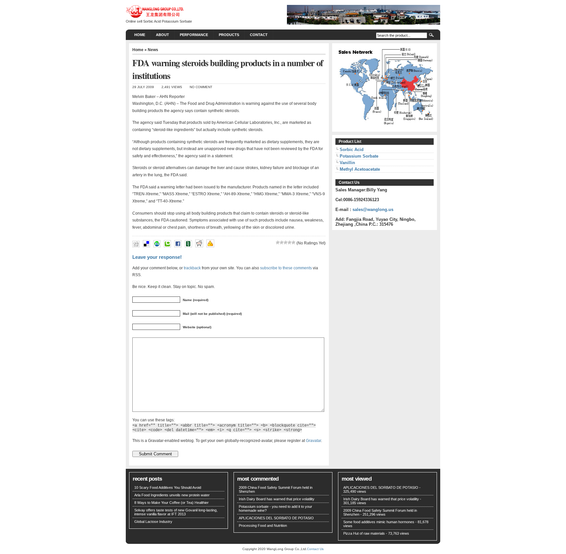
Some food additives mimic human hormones (378, 522)
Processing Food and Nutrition (263, 525)
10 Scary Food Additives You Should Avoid (167, 487)
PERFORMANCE (194, 35)
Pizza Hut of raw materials (364, 533)
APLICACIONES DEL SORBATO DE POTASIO (276, 518)
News (153, 50)
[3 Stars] (286, 242)
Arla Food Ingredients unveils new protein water (172, 495)
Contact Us (315, 549)
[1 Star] (278, 242)
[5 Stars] (293, 242)
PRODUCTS (229, 35)
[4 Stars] (290, 242)
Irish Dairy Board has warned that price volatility (276, 499)
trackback (192, 268)
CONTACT (259, 35)
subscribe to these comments (286, 268)
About (162, 35)
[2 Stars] (282, 242)
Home (139, 35)
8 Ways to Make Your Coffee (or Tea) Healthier (171, 503)
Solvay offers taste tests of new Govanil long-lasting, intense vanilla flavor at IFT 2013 (175, 512)
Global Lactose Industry (153, 522)
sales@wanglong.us (372, 209)
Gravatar (313, 440)
